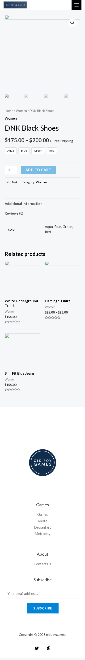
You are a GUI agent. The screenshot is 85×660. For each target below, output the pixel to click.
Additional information (23, 204)
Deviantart (42, 527)
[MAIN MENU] (76, 5)
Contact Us (42, 564)
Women (21, 111)
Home (9, 111)
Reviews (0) (14, 213)
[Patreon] (48, 648)
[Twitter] (37, 648)
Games (42, 514)
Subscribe (42, 608)
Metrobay (42, 534)
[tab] (42, 203)
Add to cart (38, 170)
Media (42, 521)
